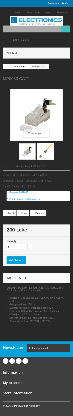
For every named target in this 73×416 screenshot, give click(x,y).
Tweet (10, 213)
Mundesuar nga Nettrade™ (25, 405)
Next (57, 152)
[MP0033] (27, 151)
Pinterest (39, 213)
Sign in (64, 3)
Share (24, 213)
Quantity (11, 241)
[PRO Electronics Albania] (36, 18)
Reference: (9, 166)
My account (12, 382)
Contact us (53, 3)
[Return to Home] (6, 66)
